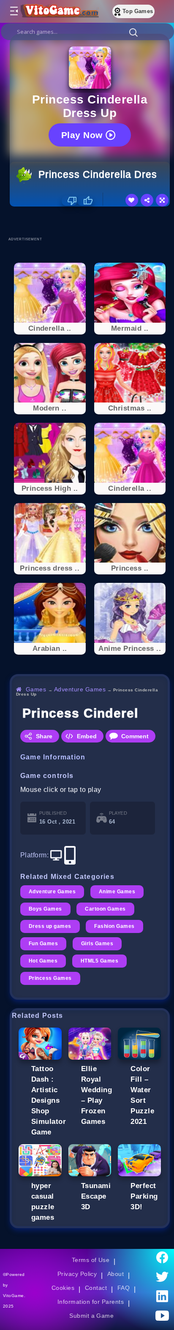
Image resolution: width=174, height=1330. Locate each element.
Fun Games (43, 944)
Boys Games (45, 909)
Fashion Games (114, 926)
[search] (87, 31)
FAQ (123, 1287)
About (115, 1273)
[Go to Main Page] (58, 11)
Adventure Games (80, 689)
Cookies (63, 1287)
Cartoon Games (105, 909)
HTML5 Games (99, 961)
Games (36, 689)
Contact (96, 1287)
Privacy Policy (77, 1273)
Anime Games (117, 892)
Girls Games (97, 944)
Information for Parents (90, 1301)
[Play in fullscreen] (162, 200)
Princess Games (50, 978)
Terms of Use (91, 1260)
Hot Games (43, 961)
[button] (133, 32)
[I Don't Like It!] (69, 201)
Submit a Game (91, 1315)
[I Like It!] (85, 201)
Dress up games (50, 926)
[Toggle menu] (13, 11)
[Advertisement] (92, 221)
